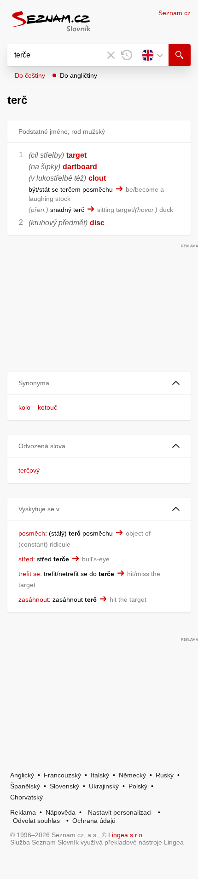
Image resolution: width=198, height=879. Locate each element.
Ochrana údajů (94, 820)
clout (97, 178)
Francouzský (62, 775)
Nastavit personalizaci (119, 812)
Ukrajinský (104, 786)
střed (25, 559)
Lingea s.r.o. (126, 835)
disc (97, 223)
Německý (132, 775)
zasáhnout (33, 599)
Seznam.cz (174, 13)
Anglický (22, 775)
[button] (99, 383)
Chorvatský (26, 797)
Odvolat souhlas (36, 820)
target (76, 155)
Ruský (165, 775)
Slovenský (64, 786)
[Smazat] (110, 55)
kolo (24, 407)
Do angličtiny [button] (78, 75)
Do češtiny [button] (30, 75)
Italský (100, 775)
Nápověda (61, 812)
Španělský (25, 786)
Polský (137, 786)
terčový (29, 470)
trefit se (29, 573)
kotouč (47, 407)
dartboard (80, 167)
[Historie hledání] (126, 55)
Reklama (23, 812)
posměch (31, 533)
